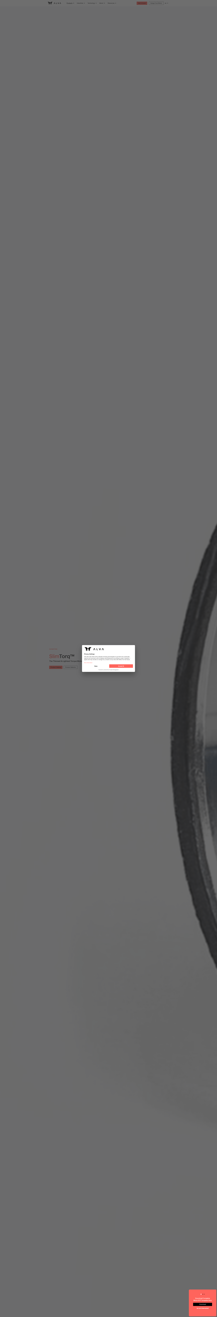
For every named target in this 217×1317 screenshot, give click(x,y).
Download (202, 1304)
